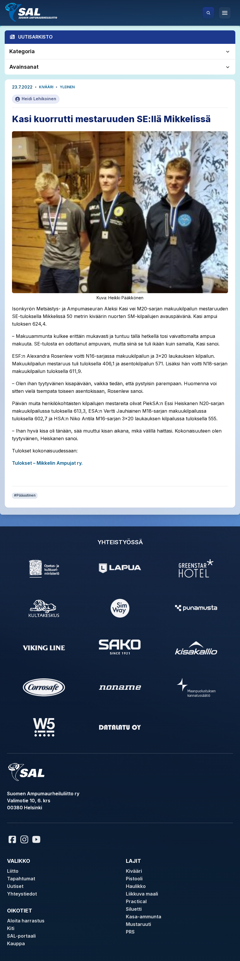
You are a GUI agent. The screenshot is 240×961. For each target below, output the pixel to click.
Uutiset (15, 886)
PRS (130, 932)
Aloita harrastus (25, 921)
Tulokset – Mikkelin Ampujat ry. (47, 463)
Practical (136, 901)
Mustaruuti (138, 924)
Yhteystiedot (22, 894)
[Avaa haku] (208, 13)
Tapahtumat (21, 879)
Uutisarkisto (35, 37)
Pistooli (134, 879)
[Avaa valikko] (225, 13)
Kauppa (16, 943)
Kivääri (46, 87)
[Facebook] (12, 839)
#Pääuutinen (24, 495)
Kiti (10, 928)
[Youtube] (37, 839)
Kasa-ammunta (143, 916)
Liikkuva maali (142, 894)
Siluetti (134, 909)
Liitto (12, 871)
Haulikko (136, 886)
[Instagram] (24, 839)
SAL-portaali (21, 936)
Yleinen (67, 87)
